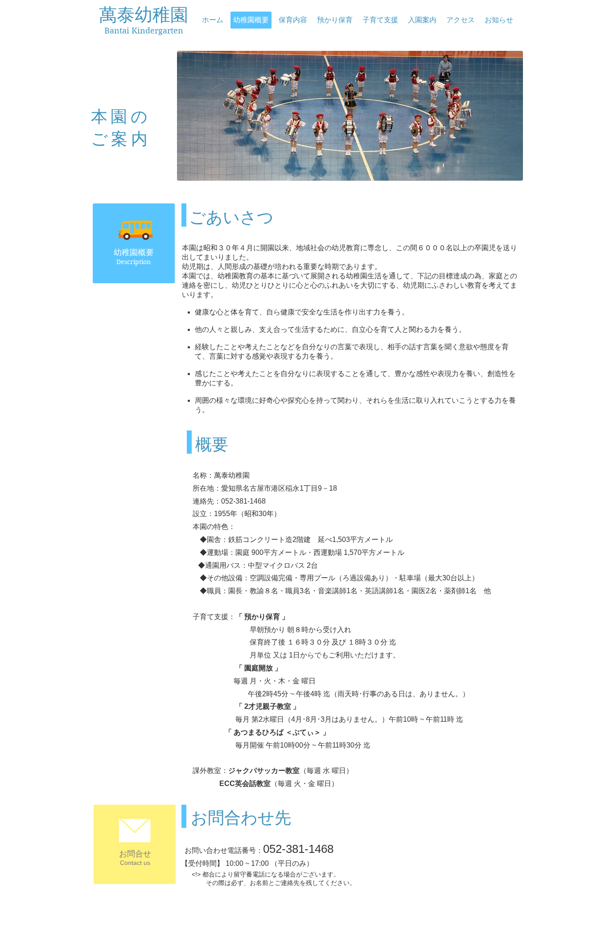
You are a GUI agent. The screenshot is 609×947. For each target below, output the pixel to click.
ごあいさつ (68, 334)
